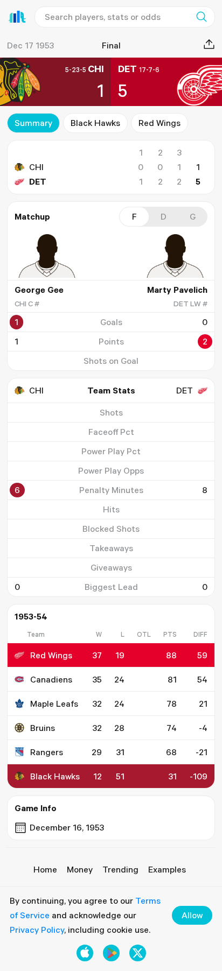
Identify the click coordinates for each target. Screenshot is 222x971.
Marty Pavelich (177, 289)
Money (80, 869)
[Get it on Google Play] (111, 953)
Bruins (42, 728)
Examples (167, 869)
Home (45, 869)
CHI (36, 167)
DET (37, 181)
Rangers (46, 752)
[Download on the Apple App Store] (85, 953)
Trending (120, 869)
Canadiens (51, 679)
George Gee (39, 289)
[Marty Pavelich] (175, 255)
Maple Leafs (54, 703)
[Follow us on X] (138, 953)
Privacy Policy (37, 929)
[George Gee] (47, 255)
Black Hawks (95, 123)
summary (33, 123)
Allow (192, 915)
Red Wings (159, 123)
